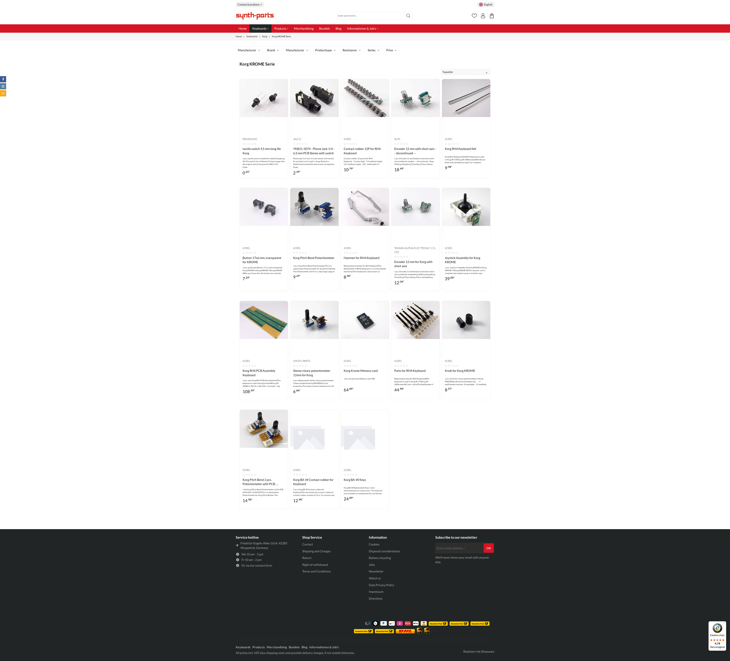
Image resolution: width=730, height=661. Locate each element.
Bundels (294, 647)
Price (389, 50)
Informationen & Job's (324, 647)
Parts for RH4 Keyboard (410, 370)
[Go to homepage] (255, 16)
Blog (304, 647)
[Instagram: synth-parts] (3, 86)
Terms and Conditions (316, 571)
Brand (271, 50)
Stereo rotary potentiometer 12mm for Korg (311, 373)
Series (371, 50)
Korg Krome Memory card (361, 370)
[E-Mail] (3, 93)
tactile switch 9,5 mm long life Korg (262, 151)
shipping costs (275, 653)
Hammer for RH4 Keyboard (361, 258)
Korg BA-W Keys (355, 479)
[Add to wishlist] (284, 85)
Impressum (376, 591)
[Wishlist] (474, 15)
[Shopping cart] (491, 15)
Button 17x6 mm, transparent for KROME (262, 260)
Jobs (372, 564)
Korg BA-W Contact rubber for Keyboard (313, 482)
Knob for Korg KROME (460, 370)
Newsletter (376, 571)
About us (375, 578)
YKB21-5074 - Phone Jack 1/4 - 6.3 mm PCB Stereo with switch (313, 151)
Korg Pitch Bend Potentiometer (313, 258)
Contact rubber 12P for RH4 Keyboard (362, 151)
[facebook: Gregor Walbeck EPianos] (3, 79)
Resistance (350, 50)
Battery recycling (380, 558)
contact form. (263, 565)
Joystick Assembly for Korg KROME (462, 260)
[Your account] (483, 15)
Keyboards (243, 647)
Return (306, 558)
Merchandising (277, 647)
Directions (375, 598)
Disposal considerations (384, 551)
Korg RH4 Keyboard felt (460, 148)
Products (258, 647)
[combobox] (370, 16)
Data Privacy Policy (381, 585)
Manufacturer (247, 50)
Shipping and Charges (316, 551)
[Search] (408, 16)
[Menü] (724, 623)
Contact (307, 544)
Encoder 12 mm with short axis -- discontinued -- (415, 151)
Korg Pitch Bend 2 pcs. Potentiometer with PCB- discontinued (259, 482)
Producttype (323, 50)
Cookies (374, 544)
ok (488, 548)
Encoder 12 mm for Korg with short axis (413, 264)
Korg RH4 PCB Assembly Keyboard (259, 373)
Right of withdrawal (315, 564)
